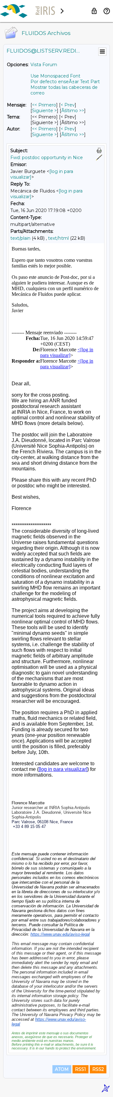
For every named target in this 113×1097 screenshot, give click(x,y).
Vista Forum (43, 64)
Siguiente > (44, 110)
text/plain (20, 238)
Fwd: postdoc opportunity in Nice (46, 157)
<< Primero (44, 105)
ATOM (62, 1069)
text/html (58, 238)
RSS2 (98, 1069)
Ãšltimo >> (72, 110)
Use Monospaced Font (55, 76)
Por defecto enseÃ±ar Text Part (65, 81)
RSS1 (80, 1069)
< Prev (68, 105)
